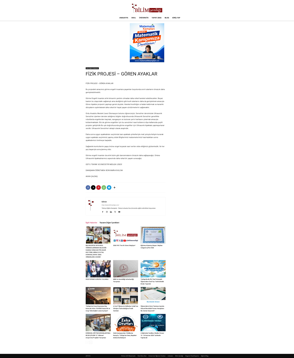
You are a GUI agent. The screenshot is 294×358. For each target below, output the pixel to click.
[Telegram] (109, 187)
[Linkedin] (112, 212)
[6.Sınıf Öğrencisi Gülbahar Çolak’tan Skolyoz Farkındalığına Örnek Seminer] (125, 295)
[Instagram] (108, 212)
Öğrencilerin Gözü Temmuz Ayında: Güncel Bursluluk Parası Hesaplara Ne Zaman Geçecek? (152, 308)
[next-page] (90, 342)
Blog (167, 18)
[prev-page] (87, 342)
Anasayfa (123, 18)
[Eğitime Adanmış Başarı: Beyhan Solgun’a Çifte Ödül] (153, 235)
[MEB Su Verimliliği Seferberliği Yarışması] (125, 268)
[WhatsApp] (104, 187)
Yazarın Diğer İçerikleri (109, 222)
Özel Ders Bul (142, 356)
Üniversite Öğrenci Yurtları (156, 356)
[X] (93, 187)
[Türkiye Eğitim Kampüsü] (147, 7)
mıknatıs (170, 356)
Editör (104, 202)
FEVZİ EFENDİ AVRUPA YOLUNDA (97, 279)
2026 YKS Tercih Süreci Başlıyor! (124, 245)
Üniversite (143, 18)
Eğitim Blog (204, 356)
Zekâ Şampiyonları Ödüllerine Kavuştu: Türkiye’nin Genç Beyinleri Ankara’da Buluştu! (125, 335)
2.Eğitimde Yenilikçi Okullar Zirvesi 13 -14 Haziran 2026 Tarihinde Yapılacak (152, 335)
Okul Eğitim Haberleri (92, 68)
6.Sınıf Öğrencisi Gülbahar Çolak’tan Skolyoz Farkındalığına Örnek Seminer (125, 308)
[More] (114, 187)
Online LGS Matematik (128, 356)
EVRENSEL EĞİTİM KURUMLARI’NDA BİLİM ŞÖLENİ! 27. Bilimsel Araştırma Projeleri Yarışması (98, 335)
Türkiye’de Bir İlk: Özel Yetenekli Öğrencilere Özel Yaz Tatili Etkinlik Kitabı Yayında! (152, 281)
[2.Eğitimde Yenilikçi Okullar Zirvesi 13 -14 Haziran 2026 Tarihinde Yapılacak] (153, 322)
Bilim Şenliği (179, 356)
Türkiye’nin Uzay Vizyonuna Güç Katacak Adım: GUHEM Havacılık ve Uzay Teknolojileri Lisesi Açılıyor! (98, 308)
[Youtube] (120, 212)
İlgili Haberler (91, 222)
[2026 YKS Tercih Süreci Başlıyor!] (125, 235)
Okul (133, 18)
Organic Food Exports (192, 356)
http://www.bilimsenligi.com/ (110, 205)
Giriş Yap (176, 18)
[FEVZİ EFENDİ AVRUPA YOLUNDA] (98, 268)
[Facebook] (88, 187)
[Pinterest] (98, 187)
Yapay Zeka (156, 18)
